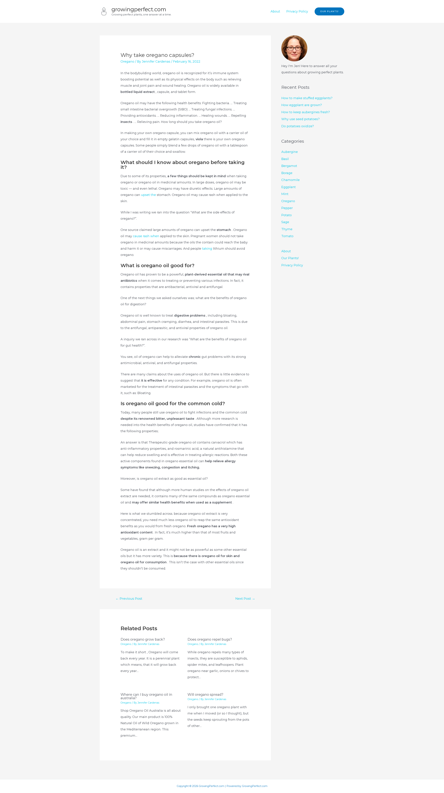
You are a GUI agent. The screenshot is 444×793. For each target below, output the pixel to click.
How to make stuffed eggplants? (306, 98)
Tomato (287, 236)
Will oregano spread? (205, 694)
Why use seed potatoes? (300, 119)
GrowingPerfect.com (139, 9)
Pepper (287, 208)
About (275, 11)
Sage (285, 222)
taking (207, 249)
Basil (285, 159)
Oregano (127, 61)
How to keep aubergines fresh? (305, 112)
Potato (286, 215)
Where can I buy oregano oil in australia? (146, 696)
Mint (284, 194)
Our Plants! (290, 258)
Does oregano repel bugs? (209, 639)
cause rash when (146, 236)
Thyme (286, 229)
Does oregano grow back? (143, 639)
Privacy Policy (297, 11)
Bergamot (289, 166)
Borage (286, 173)
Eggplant (288, 187)
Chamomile (290, 180)
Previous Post (129, 598)
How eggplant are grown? (301, 105)
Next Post (245, 598)
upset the (149, 195)
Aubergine (289, 152)
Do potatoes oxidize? (297, 126)
